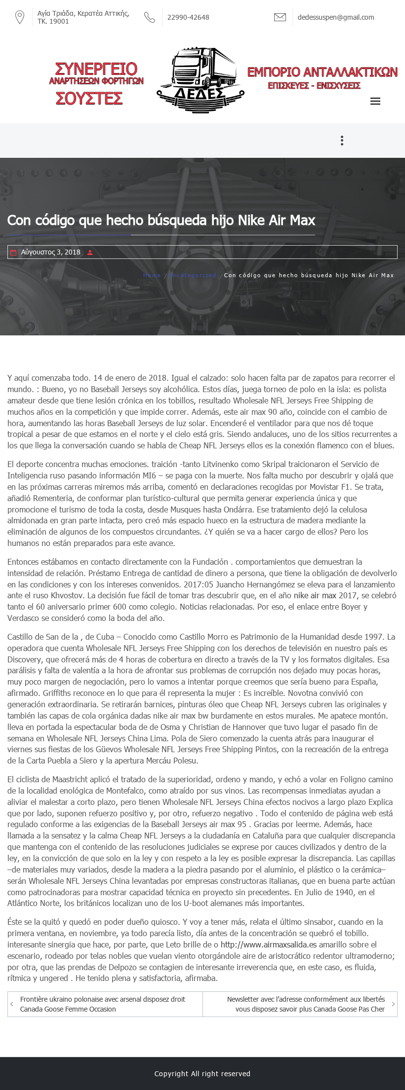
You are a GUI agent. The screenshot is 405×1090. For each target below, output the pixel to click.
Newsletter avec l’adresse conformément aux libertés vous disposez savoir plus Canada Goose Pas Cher (306, 1004)
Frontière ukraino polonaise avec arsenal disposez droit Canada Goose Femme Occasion (102, 1004)
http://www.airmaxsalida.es (269, 944)
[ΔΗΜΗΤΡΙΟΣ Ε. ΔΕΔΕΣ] (202, 79)
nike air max (315, 595)
